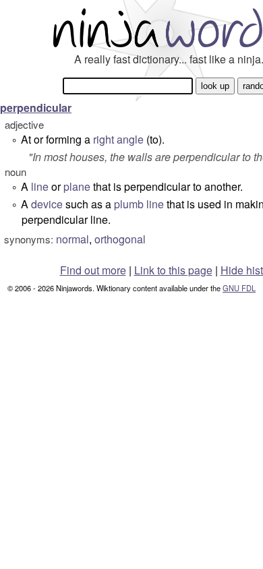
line (40, 186)
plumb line (139, 204)
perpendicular (35, 107)
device (47, 204)
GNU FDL (239, 287)
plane (76, 186)
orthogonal (120, 239)
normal (72, 239)
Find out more (93, 270)
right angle (118, 139)
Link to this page (173, 270)
